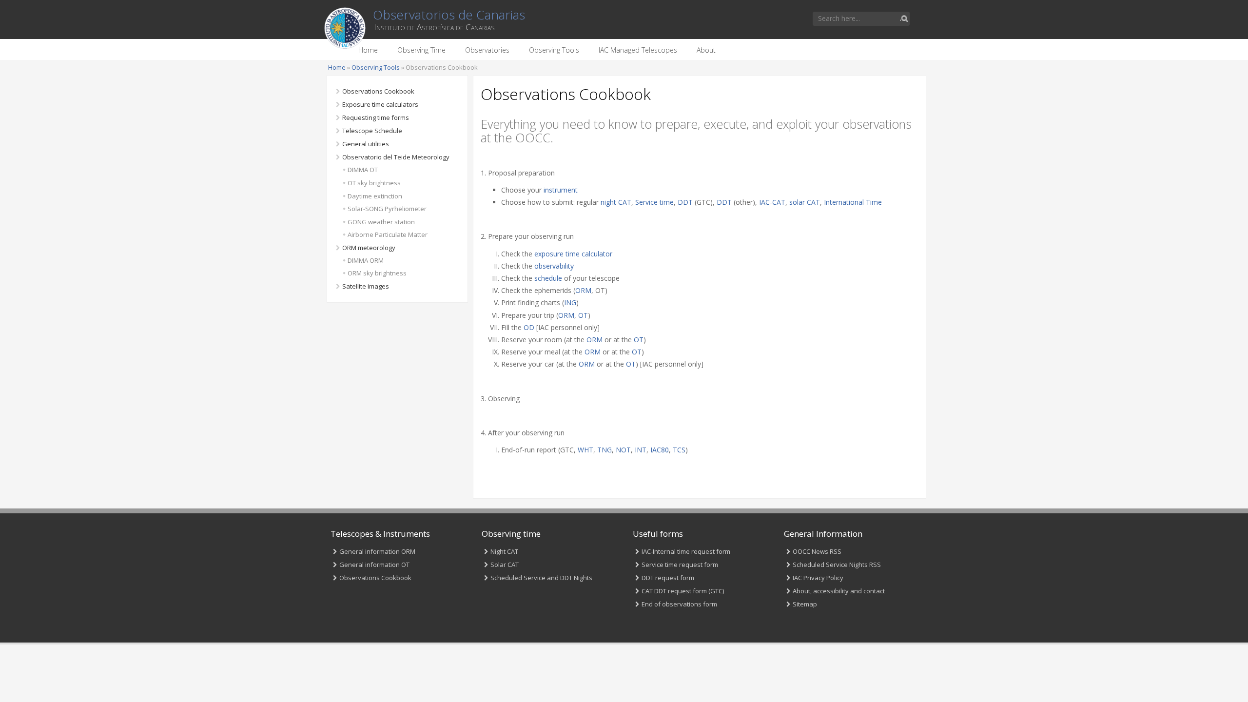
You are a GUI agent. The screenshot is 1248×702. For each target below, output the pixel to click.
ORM (583, 290)
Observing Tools (554, 50)
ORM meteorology (368, 247)
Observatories (487, 50)
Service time (654, 202)
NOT (623, 449)
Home (368, 50)
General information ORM (377, 551)
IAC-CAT (772, 202)
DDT (685, 202)
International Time (853, 202)
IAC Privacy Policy (818, 577)
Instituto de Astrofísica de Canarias (434, 27)
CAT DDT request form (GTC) (683, 590)
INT (640, 449)
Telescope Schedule (372, 130)
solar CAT (804, 202)
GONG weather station (381, 221)
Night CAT (504, 551)
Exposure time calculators (380, 104)
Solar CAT (504, 564)
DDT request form (668, 577)
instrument (561, 190)
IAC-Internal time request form (686, 551)
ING (570, 302)
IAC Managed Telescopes (638, 50)
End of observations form (679, 604)
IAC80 (659, 449)
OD (529, 327)
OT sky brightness (374, 182)
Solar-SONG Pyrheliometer (387, 208)
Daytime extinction (375, 196)
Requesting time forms (375, 117)
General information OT (374, 564)
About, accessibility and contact (839, 590)
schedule (548, 278)
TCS (679, 449)
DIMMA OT (363, 169)
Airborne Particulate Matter (388, 234)
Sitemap (805, 604)
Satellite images (365, 286)
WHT (585, 449)
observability (554, 266)
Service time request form (680, 564)
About (706, 50)
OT (583, 315)
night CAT (616, 202)
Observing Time (421, 50)
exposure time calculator (573, 253)
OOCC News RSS (817, 551)
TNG (604, 449)
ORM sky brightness (377, 273)
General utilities (365, 143)
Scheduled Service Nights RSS (837, 564)
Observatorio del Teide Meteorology (395, 157)
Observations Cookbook (378, 91)
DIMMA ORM (366, 260)
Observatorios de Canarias (449, 14)
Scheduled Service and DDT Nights (541, 577)
